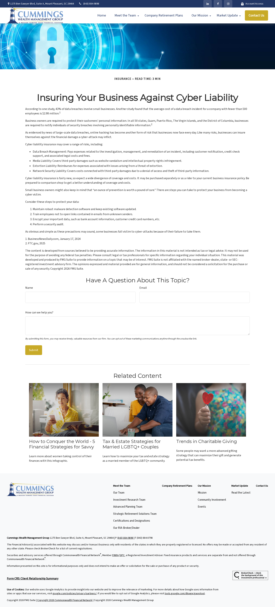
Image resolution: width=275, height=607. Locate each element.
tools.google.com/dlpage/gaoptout (185, 593)
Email (143, 288)
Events (202, 507)
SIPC (122, 555)
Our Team (118, 493)
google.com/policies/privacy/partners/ (75, 593)
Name (29, 288)
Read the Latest (240, 493)
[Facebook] (218, 3)
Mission (202, 493)
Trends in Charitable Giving (206, 441)
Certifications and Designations (131, 521)
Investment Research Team (129, 500)
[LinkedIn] (207, 3)
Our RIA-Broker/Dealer (126, 528)
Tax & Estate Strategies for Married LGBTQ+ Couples (132, 444)
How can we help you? (39, 312)
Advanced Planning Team (127, 507)
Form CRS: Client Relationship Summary (32, 578)
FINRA (115, 555)
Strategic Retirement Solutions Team (135, 514)
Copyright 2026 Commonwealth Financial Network (64, 600)
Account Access (254, 4)
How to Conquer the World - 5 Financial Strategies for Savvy (62, 444)
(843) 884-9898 (91, 4)
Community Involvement (212, 500)
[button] (101, 15)
